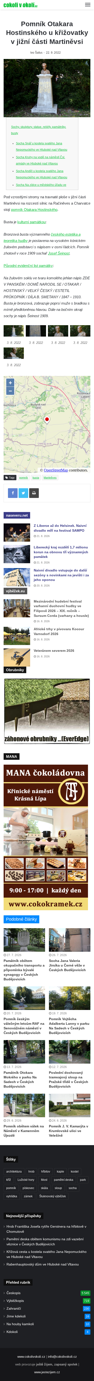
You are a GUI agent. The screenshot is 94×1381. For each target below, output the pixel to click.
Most (44, 1180)
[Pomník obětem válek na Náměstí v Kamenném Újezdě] (24, 1105)
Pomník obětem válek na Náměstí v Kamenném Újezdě (24, 1130)
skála (44, 1188)
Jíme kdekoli (16, 1316)
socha (73, 1188)
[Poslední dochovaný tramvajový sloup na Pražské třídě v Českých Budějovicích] (69, 1052)
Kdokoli (12, 1332)
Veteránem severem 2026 (54, 651)
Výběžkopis (15, 1301)
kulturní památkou (31, 222)
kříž (8, 1180)
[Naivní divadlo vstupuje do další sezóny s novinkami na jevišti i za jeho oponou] (17, 577)
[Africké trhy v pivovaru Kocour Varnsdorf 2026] (17, 636)
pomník (23, 477)
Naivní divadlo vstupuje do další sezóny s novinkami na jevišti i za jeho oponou (61, 575)
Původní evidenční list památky (28, 266)
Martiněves (50, 477)
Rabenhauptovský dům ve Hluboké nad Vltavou (43, 1264)
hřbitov (45, 1171)
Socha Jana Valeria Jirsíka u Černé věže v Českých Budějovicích (67, 965)
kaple (60, 1171)
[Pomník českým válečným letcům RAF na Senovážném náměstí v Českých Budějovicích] (24, 998)
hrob (31, 1171)
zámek (28, 1196)
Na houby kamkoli (20, 1324)
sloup (58, 1188)
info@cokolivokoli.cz (62, 1356)
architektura (14, 1171)
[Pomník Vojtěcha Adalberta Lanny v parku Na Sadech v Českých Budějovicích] (69, 998)
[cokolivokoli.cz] (20, 4)
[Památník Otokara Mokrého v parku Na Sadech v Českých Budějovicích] (24, 1052)
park (83, 1180)
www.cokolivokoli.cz (31, 1356)
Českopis (13, 1293)
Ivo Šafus (36, 52)
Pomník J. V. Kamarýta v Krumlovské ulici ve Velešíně (68, 1130)
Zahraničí (14, 1308)
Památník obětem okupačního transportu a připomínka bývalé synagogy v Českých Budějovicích (24, 970)
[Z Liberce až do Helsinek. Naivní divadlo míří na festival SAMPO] (17, 532)
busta (36, 477)
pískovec (28, 1188)
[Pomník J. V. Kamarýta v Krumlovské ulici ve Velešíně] (69, 1105)
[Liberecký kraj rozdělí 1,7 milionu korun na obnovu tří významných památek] (17, 554)
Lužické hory (26, 1180)
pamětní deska (63, 1180)
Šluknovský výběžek (52, 1196)
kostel (75, 1171)
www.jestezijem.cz (47, 1372)
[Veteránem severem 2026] (17, 657)
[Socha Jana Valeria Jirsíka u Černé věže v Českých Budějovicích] (69, 940)
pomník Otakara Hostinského (34, 209)
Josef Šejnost (58, 253)
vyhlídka (11, 1196)
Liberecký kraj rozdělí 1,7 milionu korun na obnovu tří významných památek (61, 552)
